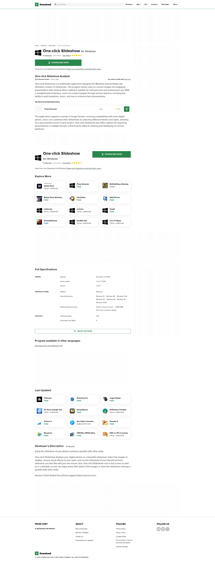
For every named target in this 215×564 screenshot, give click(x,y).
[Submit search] (55, 4)
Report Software (84, 331)
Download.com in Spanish (84, 540)
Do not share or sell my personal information (124, 541)
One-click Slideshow (69, 50)
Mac (138, 4)
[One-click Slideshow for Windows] (38, 53)
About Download (81, 529)
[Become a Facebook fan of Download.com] (158, 529)
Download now (60, 62)
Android (154, 4)
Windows (129, 4)
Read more (127, 79)
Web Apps (165, 4)
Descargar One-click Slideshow (47, 346)
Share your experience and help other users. (84, 69)
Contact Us (79, 536)
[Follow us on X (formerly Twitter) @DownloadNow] (163, 529)
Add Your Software (82, 533)
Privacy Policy (121, 529)
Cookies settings (122, 546)
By (47, 55)
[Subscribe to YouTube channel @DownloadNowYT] (167, 529)
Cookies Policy (121, 536)
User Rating (66, 55)
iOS (145, 4)
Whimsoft (71, 446)
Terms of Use (120, 533)
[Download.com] (43, 4)
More (175, 4)
